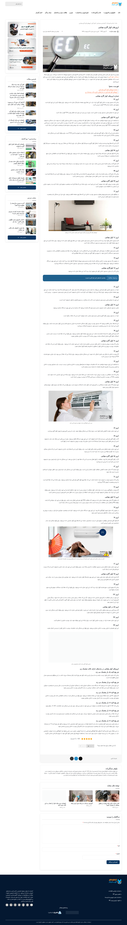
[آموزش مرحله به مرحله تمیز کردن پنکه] (81, 796)
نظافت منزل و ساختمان (60, 12)
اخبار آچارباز (39, 12)
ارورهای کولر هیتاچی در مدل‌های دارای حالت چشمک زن (101, 92)
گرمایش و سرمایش (101, 23)
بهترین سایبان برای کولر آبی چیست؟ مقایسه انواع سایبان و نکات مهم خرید (16, 113)
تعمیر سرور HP (117, 894)
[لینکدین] (11, 905)
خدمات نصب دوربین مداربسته (113, 897)
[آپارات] (27, 905)
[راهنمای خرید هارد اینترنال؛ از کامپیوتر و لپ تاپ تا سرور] (31, 121)
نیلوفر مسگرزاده (111, 769)
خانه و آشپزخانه (96, 12)
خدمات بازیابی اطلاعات (114, 891)
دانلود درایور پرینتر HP (115, 900)
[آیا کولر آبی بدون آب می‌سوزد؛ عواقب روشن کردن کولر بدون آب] (31, 104)
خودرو (71, 12)
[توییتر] (19, 905)
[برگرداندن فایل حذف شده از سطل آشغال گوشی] (31, 164)
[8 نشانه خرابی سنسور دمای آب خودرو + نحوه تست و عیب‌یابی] (31, 155)
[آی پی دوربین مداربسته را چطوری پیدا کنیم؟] (31, 205)
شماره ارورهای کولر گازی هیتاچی (108, 90)
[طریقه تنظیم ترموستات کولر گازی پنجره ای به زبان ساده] (31, 180)
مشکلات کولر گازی (114, 77)
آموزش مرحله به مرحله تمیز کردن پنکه (82, 803)
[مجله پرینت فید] (72, 913)
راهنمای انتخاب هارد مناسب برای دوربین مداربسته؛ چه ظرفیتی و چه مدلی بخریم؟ (16, 95)
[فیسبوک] (23, 905)
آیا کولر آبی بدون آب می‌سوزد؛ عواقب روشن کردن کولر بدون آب (16, 104)
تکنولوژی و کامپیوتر (110, 12)
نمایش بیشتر (23, 128)
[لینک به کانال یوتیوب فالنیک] (31, 905)
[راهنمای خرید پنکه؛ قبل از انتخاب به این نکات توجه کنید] (54, 796)
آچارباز (39, 922)
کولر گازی (94, 23)
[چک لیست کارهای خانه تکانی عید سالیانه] (31, 230)
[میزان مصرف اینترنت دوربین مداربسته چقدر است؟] (31, 214)
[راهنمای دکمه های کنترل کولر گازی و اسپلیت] (31, 146)
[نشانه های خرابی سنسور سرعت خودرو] (31, 172)
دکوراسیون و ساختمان (83, 12)
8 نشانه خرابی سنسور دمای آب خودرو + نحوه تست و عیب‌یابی (16, 154)
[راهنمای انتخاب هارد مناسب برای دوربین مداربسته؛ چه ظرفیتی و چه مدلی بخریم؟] (31, 95)
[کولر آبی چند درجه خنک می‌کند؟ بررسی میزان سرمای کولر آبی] (31, 86)
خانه (119, 12)
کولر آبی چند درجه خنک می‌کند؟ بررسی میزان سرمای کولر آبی (16, 86)
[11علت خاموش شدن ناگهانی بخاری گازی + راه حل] (31, 222)
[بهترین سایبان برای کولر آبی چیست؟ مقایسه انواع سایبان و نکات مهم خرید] (31, 112)
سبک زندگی (48, 12)
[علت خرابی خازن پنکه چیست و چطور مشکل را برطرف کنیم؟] (107, 796)
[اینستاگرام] (6, 905)
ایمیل (118, 854)
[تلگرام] (15, 905)
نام (118, 846)
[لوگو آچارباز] (117, 4)
